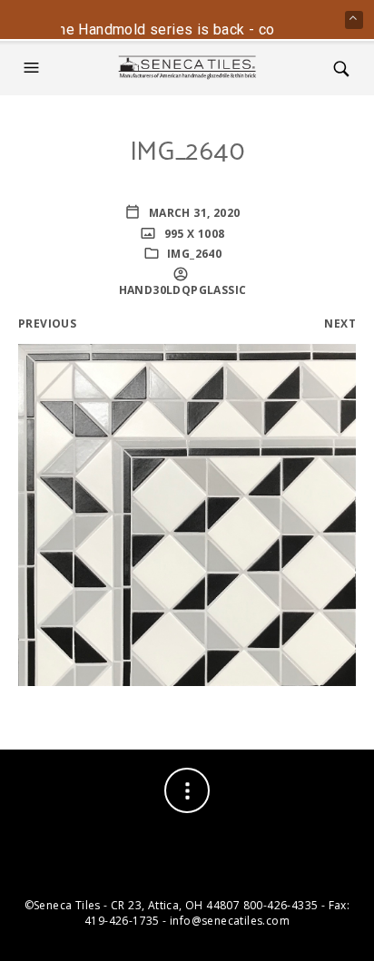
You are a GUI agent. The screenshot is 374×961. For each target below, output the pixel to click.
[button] (33, 68)
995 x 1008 (192, 233)
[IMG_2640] (187, 513)
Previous (47, 323)
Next (340, 323)
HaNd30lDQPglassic (183, 290)
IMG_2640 (194, 253)
